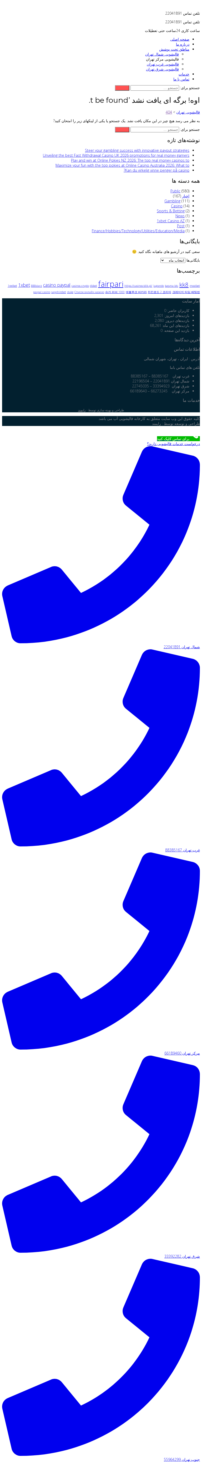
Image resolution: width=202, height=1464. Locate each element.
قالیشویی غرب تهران (163, 64)
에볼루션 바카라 (136, 292)
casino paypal (56, 285)
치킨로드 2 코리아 (159, 292)
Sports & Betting (171, 210)
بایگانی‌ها (193, 260)
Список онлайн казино (89, 292)
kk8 (184, 284)
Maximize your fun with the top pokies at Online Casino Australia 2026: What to (122, 165)
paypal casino (41, 292)
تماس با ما (181, 79)
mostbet (195, 286)
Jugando (158, 286)
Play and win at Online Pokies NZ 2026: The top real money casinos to (130, 160)
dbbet (93, 286)
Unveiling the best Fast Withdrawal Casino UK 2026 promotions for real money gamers (116, 155)
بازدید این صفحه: (176, 330)
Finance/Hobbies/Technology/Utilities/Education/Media (138, 230)
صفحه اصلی (179, 39)
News (180, 215)
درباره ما (182, 44)
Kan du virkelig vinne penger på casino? (156, 170)
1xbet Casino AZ (171, 220)
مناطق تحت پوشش (174, 49)
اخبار (185, 195)
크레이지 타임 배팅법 (186, 292)
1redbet (12, 286)
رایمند (82, 410)
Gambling (172, 200)
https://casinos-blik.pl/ (138, 286)
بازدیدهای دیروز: (176, 320)
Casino (177, 205)
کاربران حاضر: (177, 310)
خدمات (184, 74)
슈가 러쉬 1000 (115, 292)
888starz (36, 286)
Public (175, 190)
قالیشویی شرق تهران (162, 69)
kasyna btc (171, 286)
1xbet (24, 285)
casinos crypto (80, 286)
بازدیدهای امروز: (176, 315)
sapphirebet (58, 292)
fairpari (110, 284)
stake (70, 292)
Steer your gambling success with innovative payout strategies (137, 150)
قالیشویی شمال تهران (162, 54)
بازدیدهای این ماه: (175, 325)
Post (181, 225)
